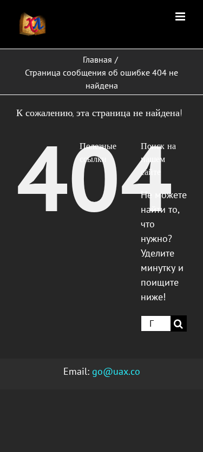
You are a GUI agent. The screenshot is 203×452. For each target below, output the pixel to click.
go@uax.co (116, 371)
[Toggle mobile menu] (181, 16)
